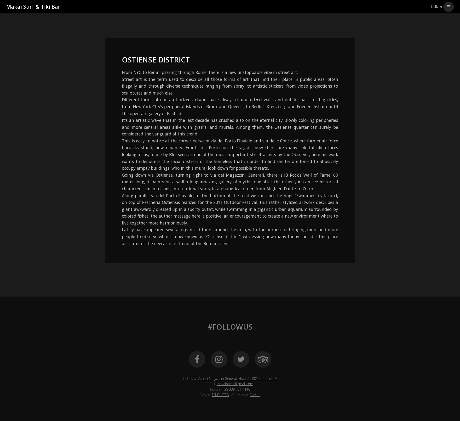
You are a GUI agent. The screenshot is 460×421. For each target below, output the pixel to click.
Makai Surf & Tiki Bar (33, 6)
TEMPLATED (220, 395)
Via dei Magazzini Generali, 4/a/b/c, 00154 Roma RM (237, 378)
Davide (255, 395)
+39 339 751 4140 (236, 389)
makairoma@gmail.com (235, 384)
